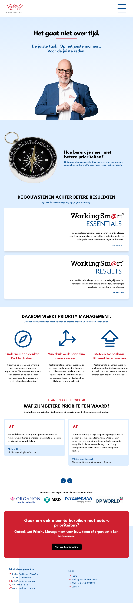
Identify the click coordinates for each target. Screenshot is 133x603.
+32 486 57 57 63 (20, 585)
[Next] (69, 480)
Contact (75, 587)
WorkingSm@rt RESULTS (83, 583)
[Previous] (63, 480)
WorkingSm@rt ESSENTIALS (85, 580)
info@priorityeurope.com (24, 581)
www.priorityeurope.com (24, 588)
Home (74, 576)
